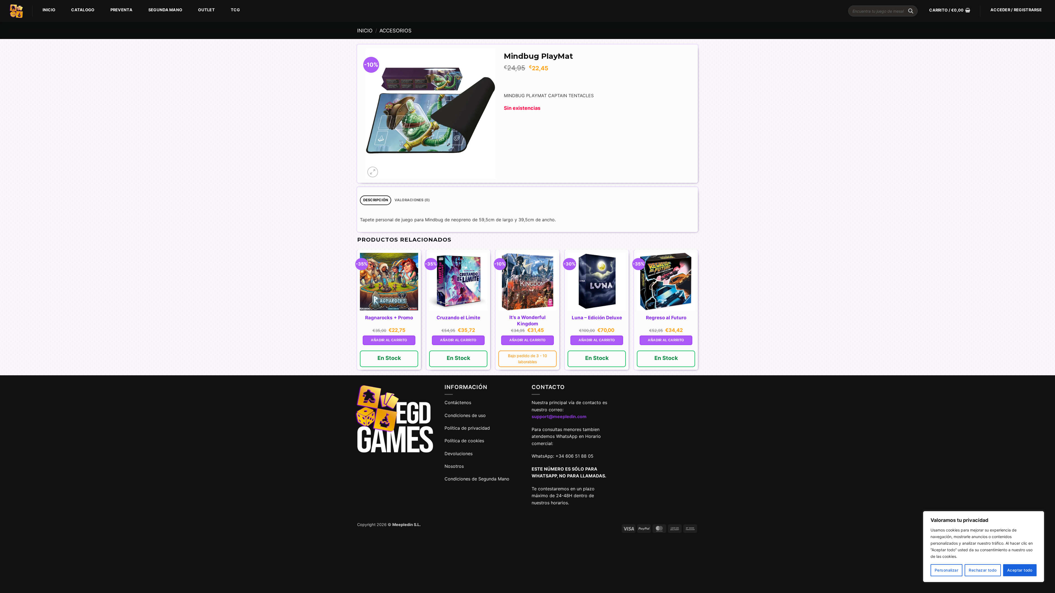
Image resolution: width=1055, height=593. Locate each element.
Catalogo (82, 9)
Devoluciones (459, 453)
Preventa (121, 9)
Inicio (49, 9)
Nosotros (454, 466)
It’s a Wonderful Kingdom (527, 320)
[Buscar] (911, 10)
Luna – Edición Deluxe (597, 317)
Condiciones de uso (465, 415)
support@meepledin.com (559, 416)
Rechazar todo (982, 570)
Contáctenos (459, 402)
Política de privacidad (467, 428)
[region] (983, 546)
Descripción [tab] (375, 200)
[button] (950, 10)
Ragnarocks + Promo (389, 317)
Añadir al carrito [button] (389, 340)
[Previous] (357, 312)
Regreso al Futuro (666, 317)
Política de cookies (464, 440)
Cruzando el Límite (458, 317)
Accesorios (395, 30)
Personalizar (946, 570)
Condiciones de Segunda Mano (477, 479)
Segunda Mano (165, 9)
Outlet (206, 9)
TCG (235, 9)
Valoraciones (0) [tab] (412, 200)
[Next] (697, 312)
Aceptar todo (1019, 570)
